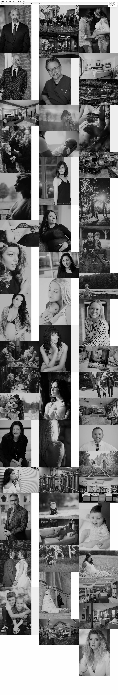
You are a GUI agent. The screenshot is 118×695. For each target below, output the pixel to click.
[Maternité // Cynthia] (59, 228)
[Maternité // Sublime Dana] (19, 317)
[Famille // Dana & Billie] (59, 118)
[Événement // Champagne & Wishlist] (19, 380)
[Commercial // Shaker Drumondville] (98, 92)
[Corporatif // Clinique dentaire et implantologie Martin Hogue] (59, 81)
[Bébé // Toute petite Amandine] (59, 301)
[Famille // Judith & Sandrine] (98, 464)
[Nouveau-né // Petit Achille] (59, 144)
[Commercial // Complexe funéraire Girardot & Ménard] (98, 411)
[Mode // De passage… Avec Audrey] (19, 480)
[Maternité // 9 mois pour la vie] (98, 128)
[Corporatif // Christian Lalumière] (98, 438)
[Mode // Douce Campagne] (59, 181)
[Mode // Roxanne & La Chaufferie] (59, 443)
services (10, 1)
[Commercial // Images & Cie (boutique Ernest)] (59, 45)
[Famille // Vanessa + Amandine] (59, 506)
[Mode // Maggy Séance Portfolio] (98, 652)
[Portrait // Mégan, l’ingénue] (19, 270)
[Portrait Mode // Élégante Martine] (59, 348)
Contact (24, 1)
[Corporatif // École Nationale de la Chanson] (59, 265)
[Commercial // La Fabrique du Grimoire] (59, 480)
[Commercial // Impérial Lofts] (98, 616)
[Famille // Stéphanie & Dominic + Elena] (98, 526)
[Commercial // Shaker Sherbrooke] (98, 165)
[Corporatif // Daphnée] (98, 322)
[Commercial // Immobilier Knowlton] (19, 113)
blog (6, 1)
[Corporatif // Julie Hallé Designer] (19, 443)
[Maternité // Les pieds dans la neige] (19, 406)
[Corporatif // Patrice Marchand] (19, 76)
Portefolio (3, 1)
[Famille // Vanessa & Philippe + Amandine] (98, 385)
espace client (19, 1)
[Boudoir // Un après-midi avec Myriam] (59, 532)
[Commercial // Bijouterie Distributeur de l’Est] (59, 632)
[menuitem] (3, 1)
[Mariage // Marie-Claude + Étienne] (98, 202)
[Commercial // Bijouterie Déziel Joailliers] (98, 490)
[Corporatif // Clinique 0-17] (59, 18)
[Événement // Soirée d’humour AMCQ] (98, 359)
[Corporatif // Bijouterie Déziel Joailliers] (19, 516)
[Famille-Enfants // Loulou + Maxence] (98, 249)
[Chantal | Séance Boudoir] (19, 233)
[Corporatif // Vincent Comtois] (19, 29)
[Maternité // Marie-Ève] (98, 563)
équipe (14, 1)
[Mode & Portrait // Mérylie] (59, 558)
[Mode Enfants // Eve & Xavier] (19, 611)
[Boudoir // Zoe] (19, 196)
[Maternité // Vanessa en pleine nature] (98, 286)
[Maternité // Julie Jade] (98, 29)
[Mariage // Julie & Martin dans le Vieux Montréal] (59, 595)
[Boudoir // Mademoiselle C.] (59, 396)
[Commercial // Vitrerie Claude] (98, 590)
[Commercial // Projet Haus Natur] (98, 66)
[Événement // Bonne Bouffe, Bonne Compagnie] (19, 354)
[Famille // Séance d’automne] (19, 149)
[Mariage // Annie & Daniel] (19, 563)
